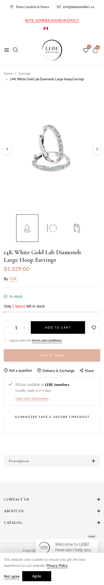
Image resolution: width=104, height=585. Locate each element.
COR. (13, 279)
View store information (31, 398)
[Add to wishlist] (94, 327)
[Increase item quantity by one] (24, 327)
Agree (36, 576)
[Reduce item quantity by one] (7, 327)
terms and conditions (47, 340)
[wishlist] (85, 51)
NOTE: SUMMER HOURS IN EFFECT (52, 20)
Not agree (11, 576)
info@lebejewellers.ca (78, 7)
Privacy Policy (57, 565)
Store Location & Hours (32, 7)
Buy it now (52, 355)
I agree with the (35, 340)
